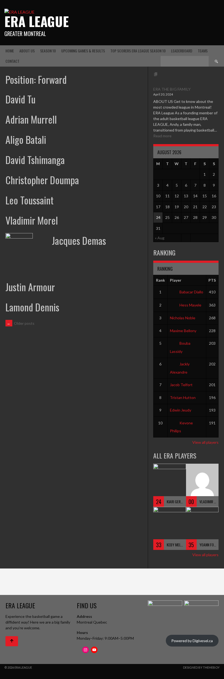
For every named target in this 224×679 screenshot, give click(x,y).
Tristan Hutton (183, 397)
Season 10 (48, 50)
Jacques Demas (79, 240)
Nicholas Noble (182, 317)
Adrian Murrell (31, 119)
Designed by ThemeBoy (201, 667)
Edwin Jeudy (180, 410)
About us (27, 50)
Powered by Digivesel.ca (192, 640)
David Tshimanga (35, 159)
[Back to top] (11, 641)
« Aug (159, 238)
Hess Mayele (190, 305)
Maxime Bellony (183, 330)
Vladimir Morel (31, 220)
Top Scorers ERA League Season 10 (138, 50)
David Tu (20, 99)
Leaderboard (181, 50)
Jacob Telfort (181, 384)
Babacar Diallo (191, 292)
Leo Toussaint (29, 200)
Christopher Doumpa (42, 179)
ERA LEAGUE (36, 21)
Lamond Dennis (32, 307)
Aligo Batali (25, 139)
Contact (12, 61)
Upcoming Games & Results (83, 50)
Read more (162, 135)
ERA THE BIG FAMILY (172, 89)
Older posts (20, 323)
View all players (205, 442)
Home (9, 50)
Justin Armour (30, 286)
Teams (203, 50)
